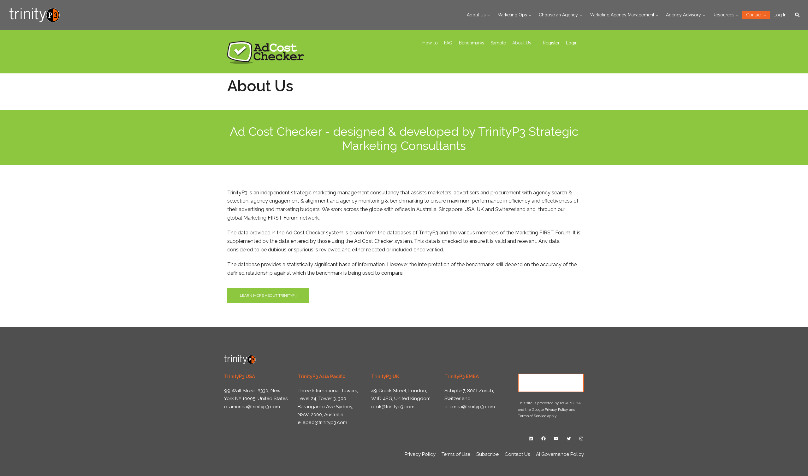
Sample (498, 42)
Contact (754, 14)
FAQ (448, 42)
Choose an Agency (558, 14)
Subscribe (487, 454)
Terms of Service (532, 416)
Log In (780, 14)
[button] (797, 15)
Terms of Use (456, 454)
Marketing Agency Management (622, 14)
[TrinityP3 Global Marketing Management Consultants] (34, 15)
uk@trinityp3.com (395, 407)
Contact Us (551, 383)
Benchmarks (471, 42)
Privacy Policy (556, 409)
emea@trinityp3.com (472, 407)
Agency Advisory (683, 14)
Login (572, 42)
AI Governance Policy (560, 454)
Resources (723, 14)
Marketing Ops (512, 14)
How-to (430, 42)
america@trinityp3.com (254, 407)
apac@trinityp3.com (325, 422)
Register (551, 42)
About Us (476, 14)
